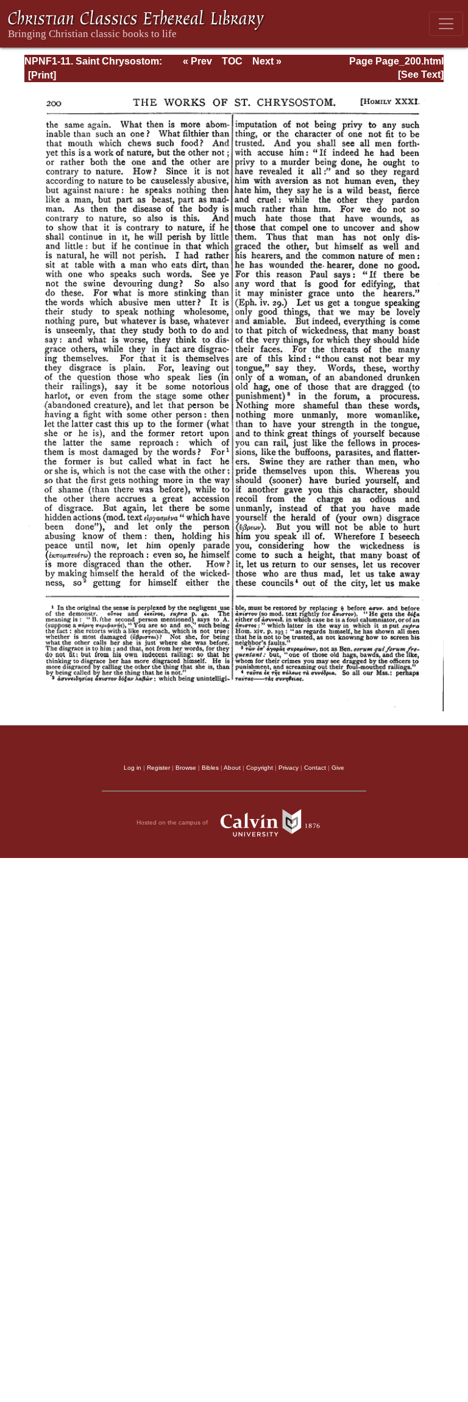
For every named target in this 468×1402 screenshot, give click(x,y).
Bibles (210, 767)
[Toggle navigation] (446, 24)
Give (338, 767)
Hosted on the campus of (173, 821)
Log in (132, 767)
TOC (232, 61)
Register (158, 767)
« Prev (197, 61)
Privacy (288, 767)
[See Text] (421, 74)
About (232, 767)
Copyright (259, 767)
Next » (267, 61)
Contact (315, 767)
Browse (186, 767)
